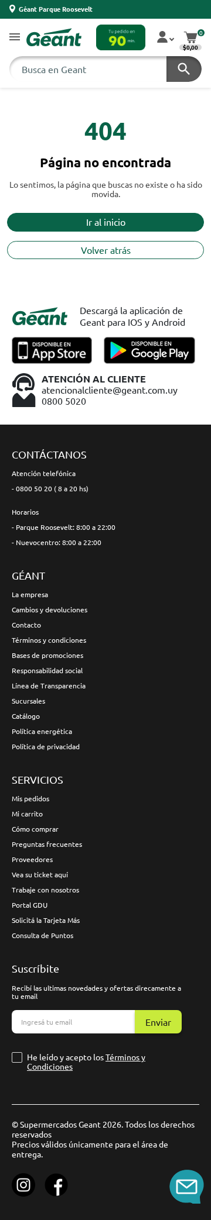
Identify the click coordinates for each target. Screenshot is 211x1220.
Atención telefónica (44, 473)
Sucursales (28, 700)
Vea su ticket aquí (40, 874)
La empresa (30, 594)
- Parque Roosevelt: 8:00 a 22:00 (63, 526)
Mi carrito (27, 813)
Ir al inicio (105, 222)
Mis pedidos (30, 798)
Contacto (26, 624)
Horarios (25, 511)
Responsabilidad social (47, 670)
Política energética (42, 731)
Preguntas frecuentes (47, 843)
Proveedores (32, 859)
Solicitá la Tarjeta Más (46, 919)
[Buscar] (184, 69)
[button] (14, 37)
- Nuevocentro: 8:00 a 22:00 (56, 542)
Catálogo (26, 715)
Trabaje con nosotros (45, 889)
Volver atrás (106, 250)
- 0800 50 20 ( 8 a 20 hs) (50, 488)
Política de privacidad (46, 746)
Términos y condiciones (49, 639)
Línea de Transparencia (49, 685)
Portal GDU (29, 904)
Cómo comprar (35, 828)
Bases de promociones (47, 655)
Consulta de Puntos (42, 935)
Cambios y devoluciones (49, 609)
